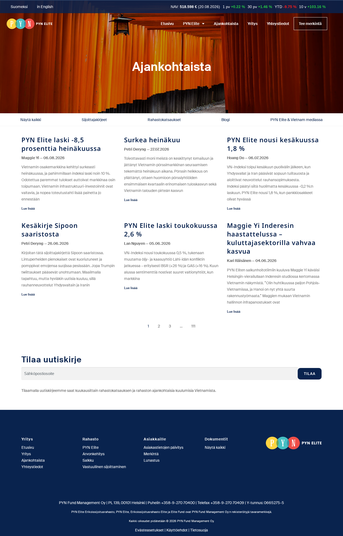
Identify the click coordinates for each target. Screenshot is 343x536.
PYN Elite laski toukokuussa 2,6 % (171, 229)
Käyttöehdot (177, 530)
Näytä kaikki (30, 119)
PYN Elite (191, 23)
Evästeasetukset (149, 530)
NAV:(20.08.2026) (195, 7)
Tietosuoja (199, 530)
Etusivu (167, 23)
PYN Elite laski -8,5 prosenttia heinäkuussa (61, 144)
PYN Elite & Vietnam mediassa (296, 119)
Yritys (253, 23)
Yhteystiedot (278, 23)
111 (193, 326)
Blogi (225, 119)
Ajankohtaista (226, 23)
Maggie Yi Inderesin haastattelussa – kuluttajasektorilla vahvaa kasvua (271, 238)
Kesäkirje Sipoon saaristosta (49, 229)
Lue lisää (28, 208)
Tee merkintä (310, 23)
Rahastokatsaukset (164, 119)
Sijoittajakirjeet (94, 119)
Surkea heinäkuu (152, 139)
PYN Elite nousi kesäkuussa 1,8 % (273, 144)
